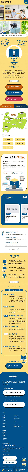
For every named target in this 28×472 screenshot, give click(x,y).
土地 (4, 427)
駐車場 (4, 426)
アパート (4, 419)
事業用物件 (5, 438)
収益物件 (4, 439)
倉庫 (4, 425)
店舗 (4, 422)
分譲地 (4, 433)
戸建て (4, 417)
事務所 (4, 423)
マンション (5, 420)
